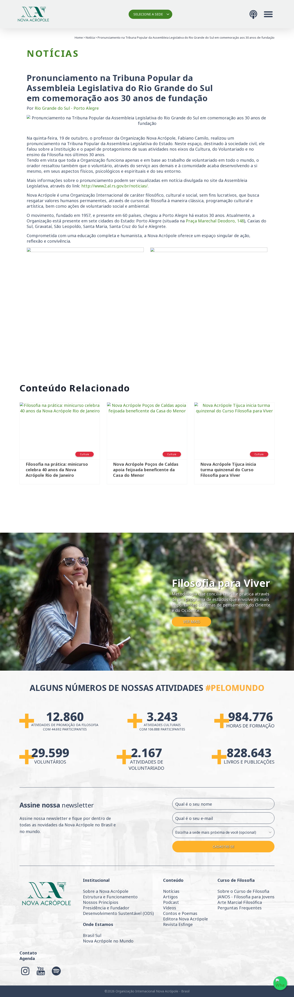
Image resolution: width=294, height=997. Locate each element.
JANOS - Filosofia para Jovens (246, 896)
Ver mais (191, 621)
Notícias (171, 891)
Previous (12, 448)
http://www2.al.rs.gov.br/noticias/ (114, 186)
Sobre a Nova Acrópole (105, 891)
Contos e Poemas (180, 913)
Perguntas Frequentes (240, 908)
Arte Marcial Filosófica (240, 902)
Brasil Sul (92, 935)
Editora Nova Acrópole (185, 919)
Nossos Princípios (100, 902)
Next (281, 448)
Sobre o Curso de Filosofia (243, 891)
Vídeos (169, 908)
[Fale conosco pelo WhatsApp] (280, 983)
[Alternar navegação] (268, 14)
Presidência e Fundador (106, 908)
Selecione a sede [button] (148, 14)
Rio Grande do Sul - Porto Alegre (67, 108)
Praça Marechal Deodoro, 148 (215, 221)
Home (79, 37)
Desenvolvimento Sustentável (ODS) (118, 913)
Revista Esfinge (178, 924)
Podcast (171, 902)
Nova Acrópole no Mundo (108, 941)
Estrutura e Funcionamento (110, 896)
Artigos (170, 896)
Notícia (90, 37)
